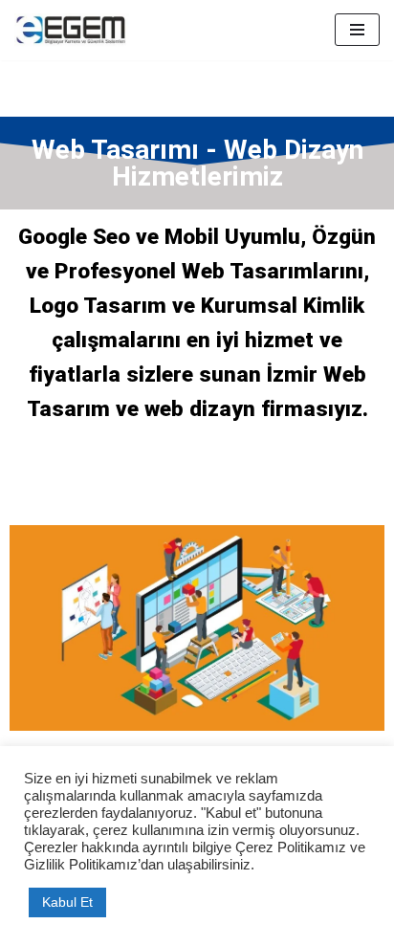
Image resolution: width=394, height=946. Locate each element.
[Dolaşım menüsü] (357, 29)
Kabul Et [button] (67, 902)
